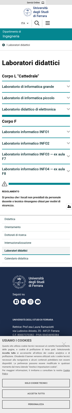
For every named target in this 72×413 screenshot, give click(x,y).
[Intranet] (43, 2)
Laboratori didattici (16, 250)
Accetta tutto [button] (36, 393)
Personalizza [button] (36, 404)
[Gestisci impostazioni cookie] (69, 207)
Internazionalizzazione (18, 242)
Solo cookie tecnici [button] (36, 383)
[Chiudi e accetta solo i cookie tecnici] (64, 344)
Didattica (3, 46)
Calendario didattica (16, 258)
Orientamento (13, 227)
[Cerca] (37, 23)
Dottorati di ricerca (15, 235)
